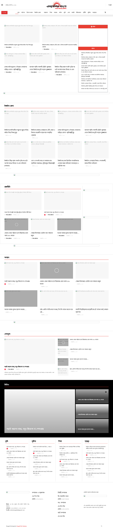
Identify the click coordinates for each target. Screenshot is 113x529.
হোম (18, 12)
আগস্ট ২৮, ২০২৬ (16, 47)
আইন (60, 12)
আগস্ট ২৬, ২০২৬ (66, 74)
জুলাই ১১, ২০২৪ (63, 456)
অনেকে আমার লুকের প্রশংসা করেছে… (68, 233)
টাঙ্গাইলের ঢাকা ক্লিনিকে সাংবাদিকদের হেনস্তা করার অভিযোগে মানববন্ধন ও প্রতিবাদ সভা (68, 163)
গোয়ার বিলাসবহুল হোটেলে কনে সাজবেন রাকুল (88, 281)
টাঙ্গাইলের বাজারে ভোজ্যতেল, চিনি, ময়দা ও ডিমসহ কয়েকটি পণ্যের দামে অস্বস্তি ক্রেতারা (43, 132)
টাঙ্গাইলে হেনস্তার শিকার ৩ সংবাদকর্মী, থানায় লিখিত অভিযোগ (93, 83)
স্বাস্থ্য (87, 441)
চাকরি (73, 12)
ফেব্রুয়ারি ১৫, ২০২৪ (16, 238)
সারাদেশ (46, 12)
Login (110, 4)
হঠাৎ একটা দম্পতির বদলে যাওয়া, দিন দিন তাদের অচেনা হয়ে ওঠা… (85, 369)
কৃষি (65, 12)
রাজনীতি (7, 187)
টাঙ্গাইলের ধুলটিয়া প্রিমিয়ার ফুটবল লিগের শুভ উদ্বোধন (92, 86)
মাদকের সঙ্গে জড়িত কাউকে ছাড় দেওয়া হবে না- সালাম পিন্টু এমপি (94, 88)
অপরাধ (55, 12)
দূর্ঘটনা (89, 12)
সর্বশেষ (23, 12)
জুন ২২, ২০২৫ (63, 450)
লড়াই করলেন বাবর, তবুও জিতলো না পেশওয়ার (54, 212)
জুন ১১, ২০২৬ (89, 450)
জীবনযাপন (78, 12)
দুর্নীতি (84, 12)
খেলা (69, 12)
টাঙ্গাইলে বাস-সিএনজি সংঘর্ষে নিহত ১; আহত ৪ (42, 446)
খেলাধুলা (7, 334)
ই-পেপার (4, 12)
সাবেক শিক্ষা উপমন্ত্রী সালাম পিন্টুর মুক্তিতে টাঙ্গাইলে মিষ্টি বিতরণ (18, 212)
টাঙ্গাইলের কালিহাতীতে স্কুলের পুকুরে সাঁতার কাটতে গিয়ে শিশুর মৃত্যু (18, 44)
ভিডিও (6, 384)
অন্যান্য (94, 12)
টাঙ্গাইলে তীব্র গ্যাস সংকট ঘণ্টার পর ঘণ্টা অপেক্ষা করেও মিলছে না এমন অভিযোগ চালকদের (65, 69)
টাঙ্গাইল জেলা (38, 12)
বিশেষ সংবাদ (30, 12)
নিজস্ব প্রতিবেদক (8, 47)
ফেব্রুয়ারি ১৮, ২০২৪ (58, 214)
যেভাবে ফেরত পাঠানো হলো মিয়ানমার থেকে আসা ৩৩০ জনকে (84, 339)
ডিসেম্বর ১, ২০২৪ (16, 214)
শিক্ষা (51, 12)
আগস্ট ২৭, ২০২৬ (16, 72)
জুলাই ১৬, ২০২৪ (37, 448)
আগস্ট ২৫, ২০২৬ (88, 165)
